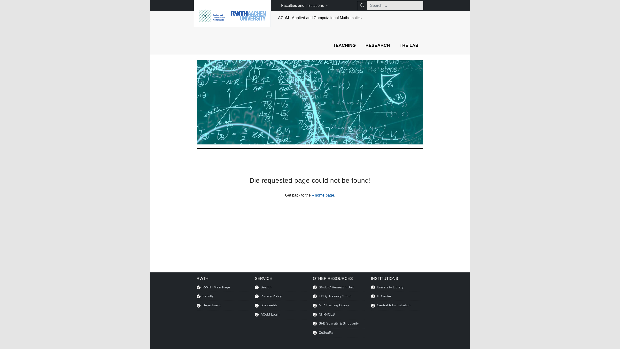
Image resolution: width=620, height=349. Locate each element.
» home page (323, 195)
